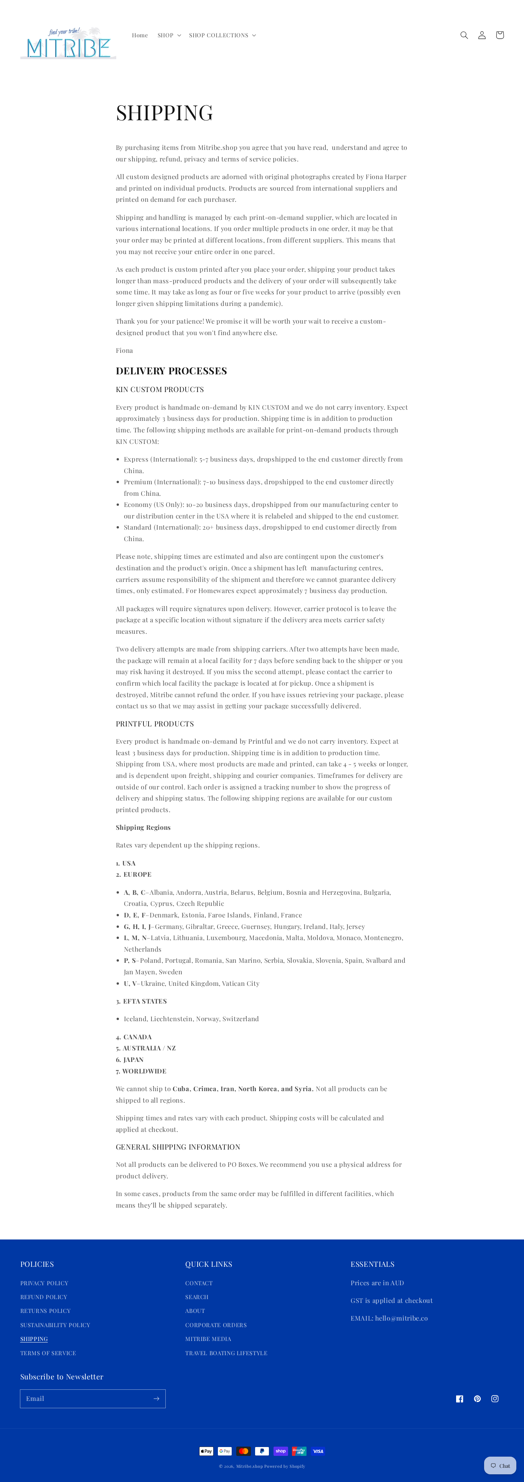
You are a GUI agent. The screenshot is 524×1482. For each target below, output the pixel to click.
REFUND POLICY (44, 1297)
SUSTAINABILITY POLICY (55, 1325)
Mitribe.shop (249, 1466)
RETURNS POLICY (45, 1310)
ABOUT (195, 1310)
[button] (168, 35)
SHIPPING (34, 1338)
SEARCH (197, 1297)
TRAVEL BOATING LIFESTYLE (226, 1353)
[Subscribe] (156, 1398)
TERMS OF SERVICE (48, 1353)
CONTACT (199, 1283)
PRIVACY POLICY (44, 1283)
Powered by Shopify (284, 1466)
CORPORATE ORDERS (216, 1325)
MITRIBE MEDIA (208, 1338)
